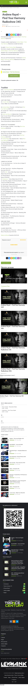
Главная (4, 7)
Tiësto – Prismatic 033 (14, 486)
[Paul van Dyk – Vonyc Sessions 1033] (4, 464)
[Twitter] (0, 684)
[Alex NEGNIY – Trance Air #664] (4, 446)
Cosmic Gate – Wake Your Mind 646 (17, 492)
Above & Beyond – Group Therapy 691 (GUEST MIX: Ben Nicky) (18, 481)
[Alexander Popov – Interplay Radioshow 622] (4, 452)
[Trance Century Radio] (14, 2)
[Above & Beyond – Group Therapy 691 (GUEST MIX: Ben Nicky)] (4, 482)
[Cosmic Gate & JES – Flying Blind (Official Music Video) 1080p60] (6, 568)
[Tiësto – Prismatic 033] (4, 488)
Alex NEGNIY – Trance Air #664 (16, 444)
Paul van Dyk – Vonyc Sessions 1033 (11, 5)
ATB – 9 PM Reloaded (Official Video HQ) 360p (17, 573)
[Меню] (26, 2)
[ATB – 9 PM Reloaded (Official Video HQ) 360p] (6, 574)
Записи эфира (9, 7)
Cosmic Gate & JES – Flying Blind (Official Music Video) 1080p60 (18, 567)
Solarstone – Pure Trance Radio (9, 410)
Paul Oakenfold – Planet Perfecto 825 (18, 456)
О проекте (3, 645)
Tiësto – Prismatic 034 (14, 468)
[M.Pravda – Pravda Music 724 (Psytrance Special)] (4, 476)
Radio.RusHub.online (19, 673)
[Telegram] (3, 684)
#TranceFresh (7, 588)
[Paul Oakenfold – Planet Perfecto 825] (4, 458)
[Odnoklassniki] (2, 684)
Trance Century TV (8, 586)
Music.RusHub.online (9, 675)
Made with (23, 658)
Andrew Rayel (16, 7)
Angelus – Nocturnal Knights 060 (17, 438)
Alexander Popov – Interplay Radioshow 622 (17, 550)
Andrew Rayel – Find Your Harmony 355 (12, 396)
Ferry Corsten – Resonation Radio (9, 406)
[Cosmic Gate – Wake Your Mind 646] (4, 494)
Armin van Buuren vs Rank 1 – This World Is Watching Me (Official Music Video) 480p (17, 562)
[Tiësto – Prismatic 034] (4, 470)
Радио (5, 592)
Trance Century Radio (18, 675)
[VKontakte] (1, 684)
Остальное (6, 583)
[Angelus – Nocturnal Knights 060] (4, 440)
